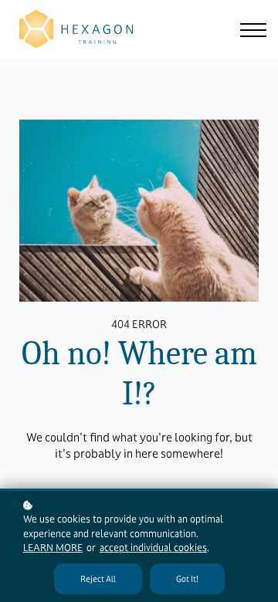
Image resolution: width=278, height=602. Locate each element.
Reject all (98, 578)
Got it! (187, 578)
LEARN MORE (53, 548)
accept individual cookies (153, 548)
